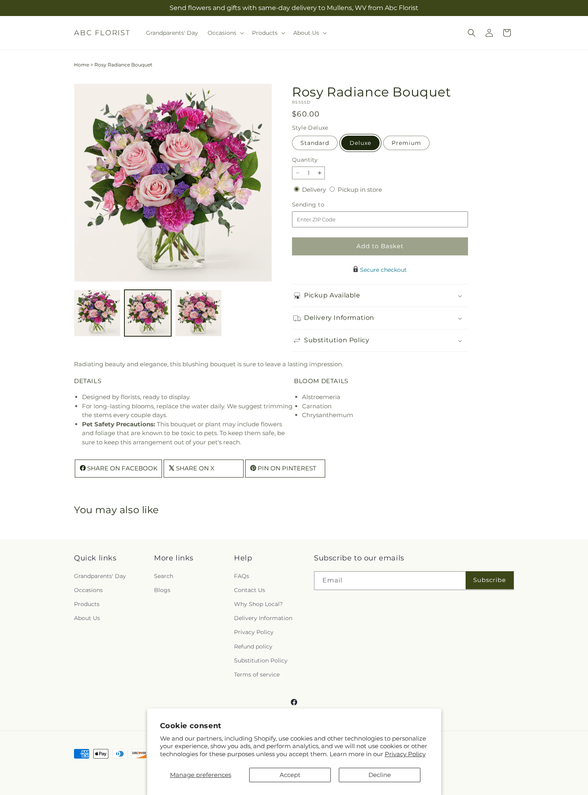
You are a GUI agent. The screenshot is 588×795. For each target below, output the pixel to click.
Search (163, 575)
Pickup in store (360, 189)
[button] (225, 32)
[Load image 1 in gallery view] (97, 313)
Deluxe (360, 143)
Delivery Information (263, 618)
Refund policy (253, 646)
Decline (379, 775)
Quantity (305, 159)
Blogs (162, 589)
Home (81, 65)
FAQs (241, 575)
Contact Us (249, 589)
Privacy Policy (405, 754)
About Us (87, 618)
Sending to (320, 205)
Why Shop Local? (258, 603)
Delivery (315, 189)
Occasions (88, 589)
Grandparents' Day (100, 575)
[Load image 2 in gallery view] (147, 313)
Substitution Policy (261, 660)
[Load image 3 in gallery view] (198, 313)
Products (87, 603)
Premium (406, 143)
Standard (314, 143)
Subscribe (489, 580)
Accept (290, 775)
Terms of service (257, 674)
